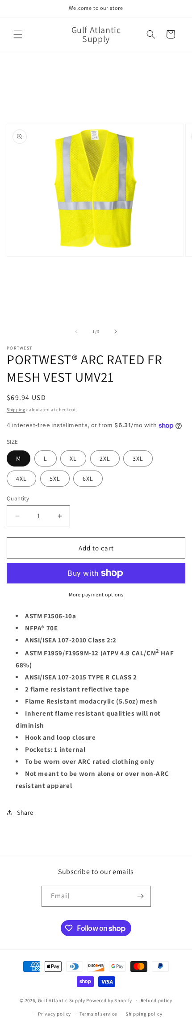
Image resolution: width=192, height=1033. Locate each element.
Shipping (16, 409)
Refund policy (156, 1000)
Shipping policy (144, 1014)
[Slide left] (76, 331)
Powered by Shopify (109, 1000)
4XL (21, 479)
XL (73, 458)
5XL (55, 479)
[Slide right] (115, 331)
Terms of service (98, 1014)
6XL (88, 479)
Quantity (18, 498)
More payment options (96, 594)
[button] (18, 34)
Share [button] (25, 812)
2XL (105, 458)
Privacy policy (54, 1014)
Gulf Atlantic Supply (61, 1000)
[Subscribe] (140, 896)
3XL (138, 458)
